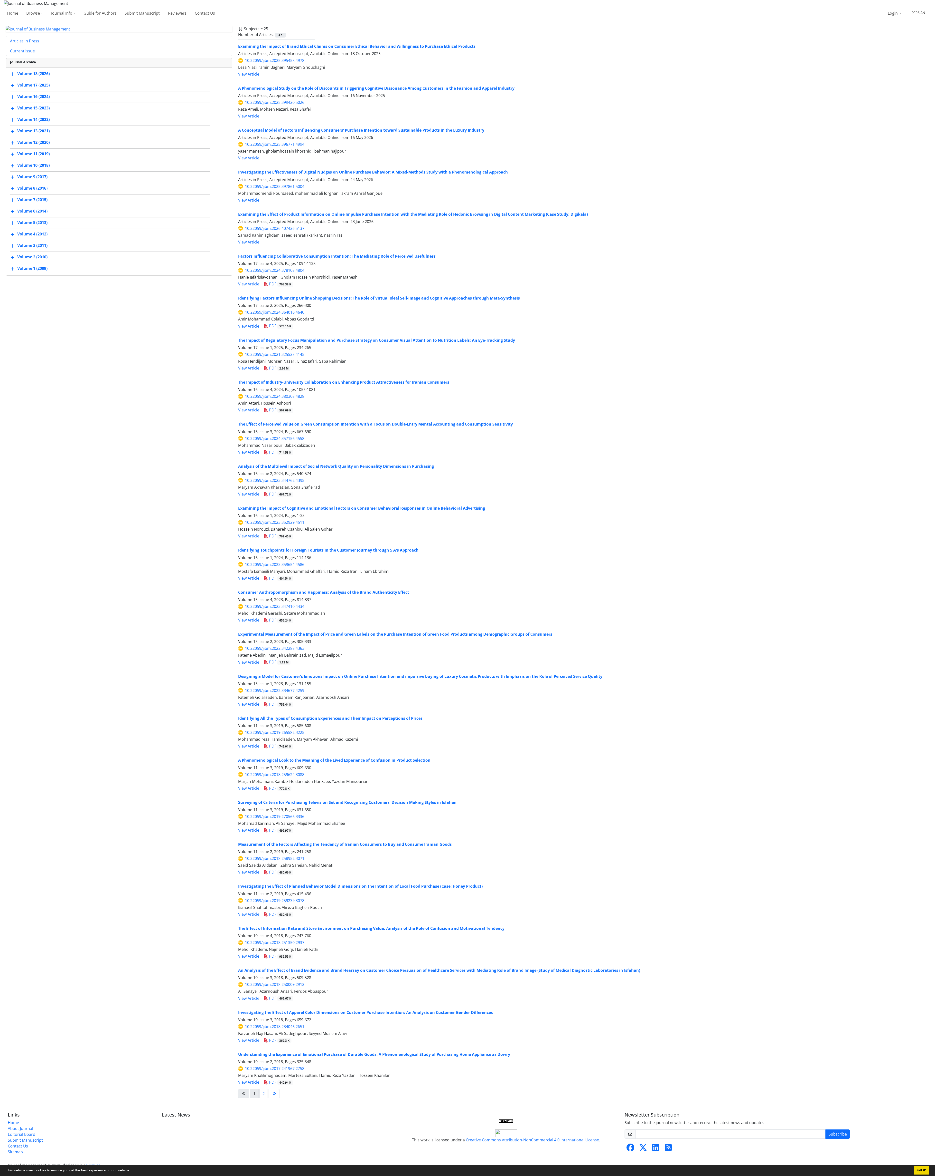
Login (893, 13)
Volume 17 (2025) (33, 85)
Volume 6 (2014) (32, 211)
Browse (33, 13)
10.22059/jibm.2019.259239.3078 (274, 900)
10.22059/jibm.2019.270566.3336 (274, 816)
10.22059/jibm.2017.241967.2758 (274, 1068)
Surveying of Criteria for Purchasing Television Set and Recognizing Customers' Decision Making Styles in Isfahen (347, 802)
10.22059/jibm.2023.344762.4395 (274, 480)
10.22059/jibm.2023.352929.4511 (274, 522)
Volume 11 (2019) (33, 154)
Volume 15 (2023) (33, 108)
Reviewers (177, 13)
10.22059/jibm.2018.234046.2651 (274, 1026)
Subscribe (838, 1134)
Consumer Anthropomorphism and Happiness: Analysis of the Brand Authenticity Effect (323, 592)
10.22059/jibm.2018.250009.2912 (274, 984)
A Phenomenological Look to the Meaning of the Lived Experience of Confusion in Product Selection (334, 760)
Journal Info (61, 13)
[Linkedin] (656, 1149)
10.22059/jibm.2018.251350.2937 (274, 942)
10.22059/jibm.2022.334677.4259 (274, 690)
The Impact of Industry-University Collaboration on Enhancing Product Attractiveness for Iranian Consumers (343, 382)
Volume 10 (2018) (33, 165)
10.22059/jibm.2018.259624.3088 (274, 774)
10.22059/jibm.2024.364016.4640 (274, 312)
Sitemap (15, 1152)
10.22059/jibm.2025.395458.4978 (274, 60)
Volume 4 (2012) (32, 234)
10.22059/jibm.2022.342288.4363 (274, 648)
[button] (132, 1171)
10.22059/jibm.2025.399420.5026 (274, 102)
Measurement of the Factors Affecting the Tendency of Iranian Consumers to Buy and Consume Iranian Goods (345, 844)
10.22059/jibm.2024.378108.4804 (274, 270)
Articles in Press (24, 41)
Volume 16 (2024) (33, 96)
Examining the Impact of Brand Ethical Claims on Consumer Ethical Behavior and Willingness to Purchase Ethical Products (357, 46)
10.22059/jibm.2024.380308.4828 (274, 396)
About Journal (20, 1128)
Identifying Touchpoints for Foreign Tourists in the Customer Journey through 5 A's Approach (328, 550)
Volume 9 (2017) (32, 177)
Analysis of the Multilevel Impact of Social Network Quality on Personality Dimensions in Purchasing (336, 466)
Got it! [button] (921, 1170)
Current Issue (22, 51)
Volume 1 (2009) (32, 268)
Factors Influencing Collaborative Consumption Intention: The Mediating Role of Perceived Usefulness (337, 256)
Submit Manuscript (142, 13)
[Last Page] (274, 1093)
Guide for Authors (100, 13)
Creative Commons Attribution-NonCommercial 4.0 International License (532, 1140)
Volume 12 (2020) (33, 142)
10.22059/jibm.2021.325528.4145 (274, 354)
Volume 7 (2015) (32, 200)
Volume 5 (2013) (32, 222)
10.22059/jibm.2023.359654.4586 (274, 564)
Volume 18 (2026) (33, 74)
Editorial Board (21, 1134)
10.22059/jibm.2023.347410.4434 (274, 606)
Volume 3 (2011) (32, 245)
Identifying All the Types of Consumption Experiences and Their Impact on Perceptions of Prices (330, 718)
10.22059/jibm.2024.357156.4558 (274, 438)
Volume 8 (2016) (32, 188)
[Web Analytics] (506, 1120)
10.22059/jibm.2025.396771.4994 (274, 144)
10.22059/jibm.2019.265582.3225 (274, 732)
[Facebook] (630, 1149)
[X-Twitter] (643, 1149)
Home (12, 13)
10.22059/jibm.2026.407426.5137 (274, 228)
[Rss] (668, 1149)
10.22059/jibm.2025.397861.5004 (274, 186)
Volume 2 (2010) (32, 257)
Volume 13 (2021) (33, 131)
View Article (248, 74)
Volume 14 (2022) (33, 119)
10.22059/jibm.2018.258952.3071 (274, 858)
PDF (279, 284)
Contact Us (205, 13)
